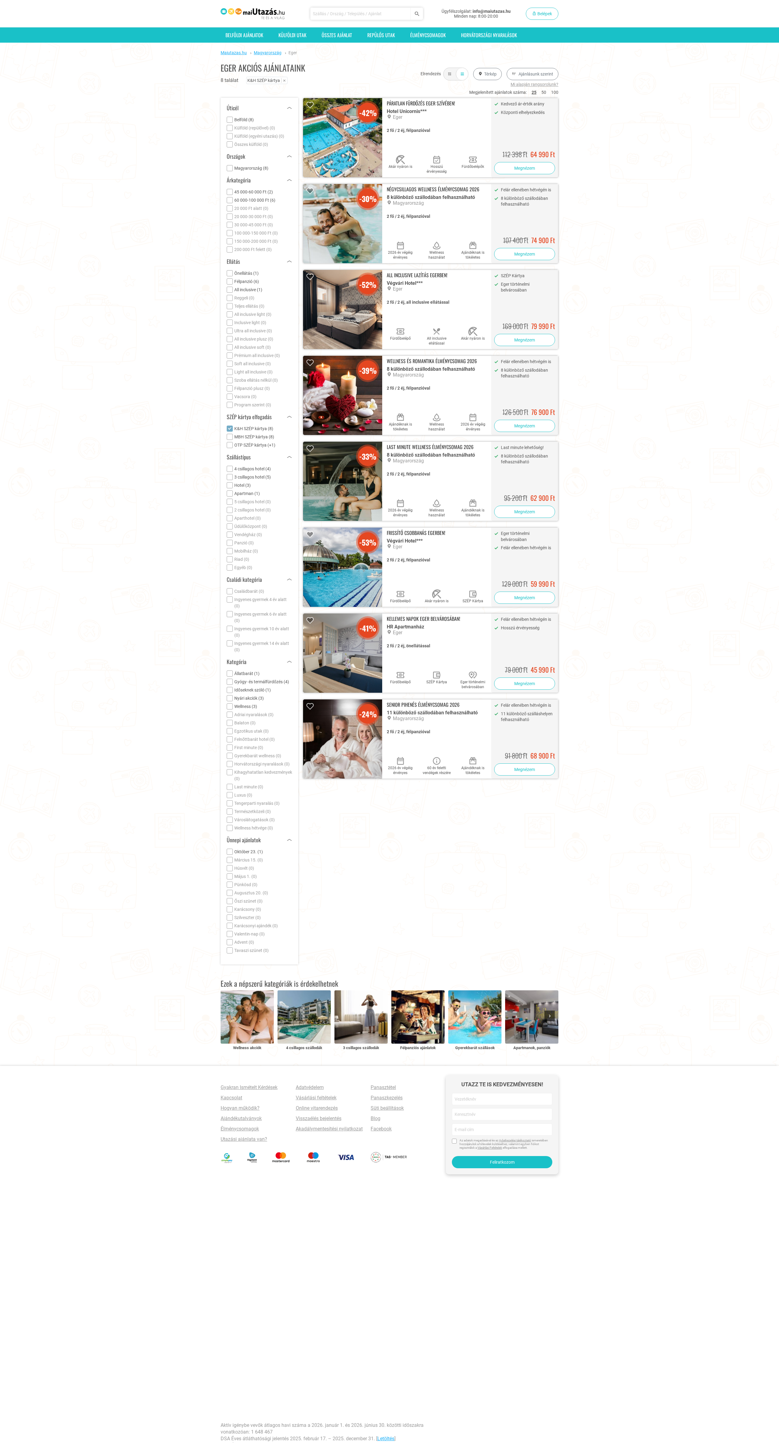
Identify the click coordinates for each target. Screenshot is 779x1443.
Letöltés (385, 1438)
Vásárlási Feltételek (489, 1147)
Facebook (381, 1129)
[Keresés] (416, 14)
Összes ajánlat (337, 35)
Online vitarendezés (317, 1108)
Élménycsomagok (428, 35)
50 (543, 92)
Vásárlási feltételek (316, 1098)
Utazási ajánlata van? (244, 1139)
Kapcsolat (231, 1098)
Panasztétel (383, 1087)
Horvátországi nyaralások (489, 35)
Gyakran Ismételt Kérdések (249, 1087)
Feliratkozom (502, 1162)
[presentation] (550, 1016)
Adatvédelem (310, 1087)
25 (534, 92)
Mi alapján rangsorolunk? (534, 84)
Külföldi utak (292, 35)
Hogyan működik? (240, 1108)
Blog (375, 1118)
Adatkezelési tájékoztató (515, 1140)
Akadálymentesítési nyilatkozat (329, 1129)
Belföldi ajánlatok (244, 35)
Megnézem (524, 168)
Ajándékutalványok (241, 1118)
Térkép (490, 74)
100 (554, 92)
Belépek (544, 13)
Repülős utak (381, 35)
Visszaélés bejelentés (318, 1118)
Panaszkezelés (387, 1098)
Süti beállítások (387, 1108)
